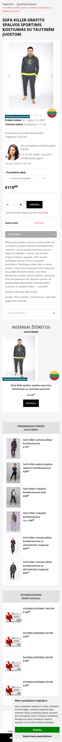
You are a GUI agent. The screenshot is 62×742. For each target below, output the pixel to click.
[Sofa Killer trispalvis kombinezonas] (13, 521)
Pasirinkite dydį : (16, 172)
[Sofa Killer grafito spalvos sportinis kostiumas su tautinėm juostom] (31, 358)
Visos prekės (31, 331)
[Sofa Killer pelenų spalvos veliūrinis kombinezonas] (13, 472)
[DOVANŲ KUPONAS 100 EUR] (13, 617)
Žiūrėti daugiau (31, 598)
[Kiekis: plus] (20, 204)
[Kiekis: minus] (7, 204)
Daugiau (31, 403)
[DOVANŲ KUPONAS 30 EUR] (13, 666)
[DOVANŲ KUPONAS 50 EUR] (13, 641)
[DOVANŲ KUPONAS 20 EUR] (13, 690)
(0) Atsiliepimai (16, 313)
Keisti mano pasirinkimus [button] (37, 736)
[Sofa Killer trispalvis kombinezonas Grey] (13, 497)
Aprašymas (14, 234)
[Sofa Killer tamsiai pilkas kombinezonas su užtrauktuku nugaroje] (13, 546)
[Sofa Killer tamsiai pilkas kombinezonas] (13, 448)
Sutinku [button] (37, 729)
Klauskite (43, 212)
